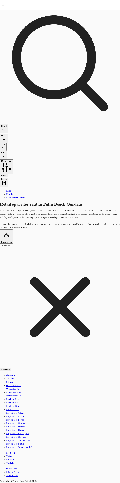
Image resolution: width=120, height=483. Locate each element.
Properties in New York (16, 437)
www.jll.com (12, 469)
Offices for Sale (13, 389)
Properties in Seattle (15, 444)
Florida (9, 194)
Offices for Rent (13, 385)
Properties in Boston (15, 420)
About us (10, 378)
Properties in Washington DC (19, 447)
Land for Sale (12, 402)
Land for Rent (12, 399)
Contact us (10, 375)
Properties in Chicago (15, 423)
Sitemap (9, 382)
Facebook (10, 453)
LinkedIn (10, 460)
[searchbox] (60, 93)
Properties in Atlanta (15, 413)
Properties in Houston (15, 430)
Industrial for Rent (14, 392)
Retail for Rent (12, 406)
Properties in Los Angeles (17, 433)
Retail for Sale (12, 409)
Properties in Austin (15, 416)
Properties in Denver (15, 426)
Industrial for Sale (14, 396)
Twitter (9, 456)
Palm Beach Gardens (15, 198)
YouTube (10, 463)
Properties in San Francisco (18, 440)
